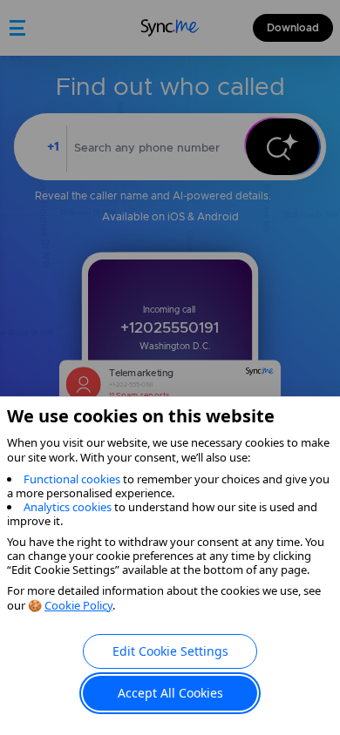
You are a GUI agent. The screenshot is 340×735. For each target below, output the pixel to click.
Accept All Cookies (170, 692)
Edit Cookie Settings (170, 651)
